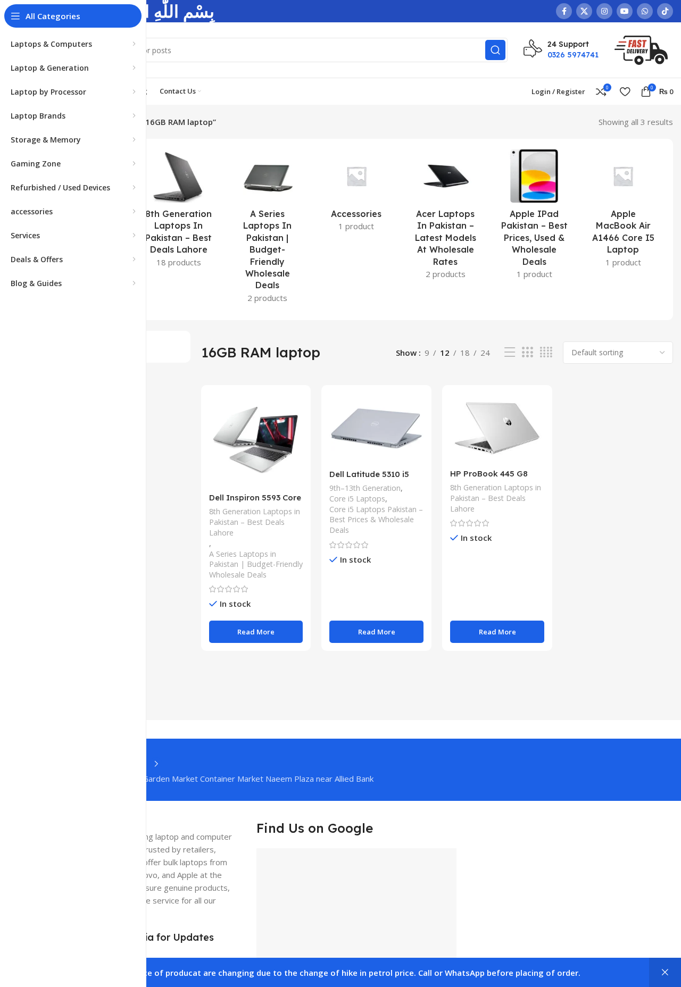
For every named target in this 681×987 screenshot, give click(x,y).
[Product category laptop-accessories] (356, 193)
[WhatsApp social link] (645, 11)
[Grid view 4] (546, 352)
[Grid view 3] (527, 352)
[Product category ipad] (534, 217)
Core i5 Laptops (357, 499)
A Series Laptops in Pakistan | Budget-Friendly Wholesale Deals (256, 564)
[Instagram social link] (604, 11)
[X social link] (584, 11)
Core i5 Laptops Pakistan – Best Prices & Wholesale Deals (376, 520)
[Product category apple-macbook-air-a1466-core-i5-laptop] (623, 211)
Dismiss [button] (665, 972)
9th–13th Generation (365, 488)
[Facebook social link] (564, 11)
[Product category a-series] (267, 229)
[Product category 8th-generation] (178, 211)
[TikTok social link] (665, 11)
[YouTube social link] (625, 11)
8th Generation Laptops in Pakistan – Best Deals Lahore (254, 522)
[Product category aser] (445, 217)
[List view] (509, 352)
